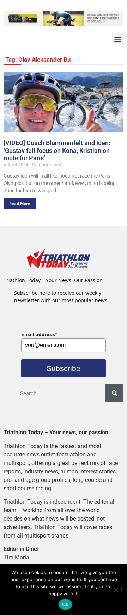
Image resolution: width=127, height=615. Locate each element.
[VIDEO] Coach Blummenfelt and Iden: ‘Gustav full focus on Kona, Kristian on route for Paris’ (57, 150)
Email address (39, 334)
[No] (116, 589)
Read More (19, 203)
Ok (65, 604)
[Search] (114, 393)
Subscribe (63, 368)
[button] (117, 38)
